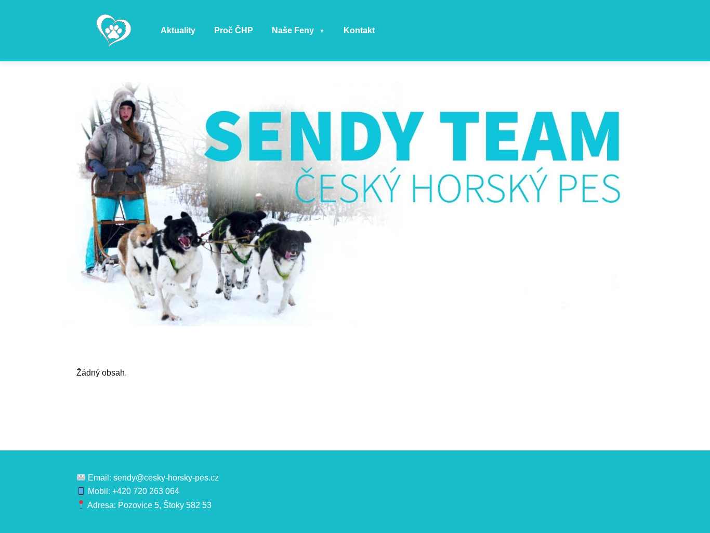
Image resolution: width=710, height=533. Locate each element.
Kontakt (359, 30)
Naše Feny (298, 30)
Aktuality (178, 30)
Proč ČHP (233, 30)
